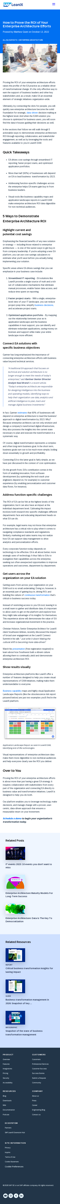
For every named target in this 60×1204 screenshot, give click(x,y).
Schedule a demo (12, 818)
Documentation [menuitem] (9, 1110)
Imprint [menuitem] (7, 1152)
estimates (22, 413)
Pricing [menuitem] (5, 1073)
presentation (19, 649)
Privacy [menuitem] (7, 1148)
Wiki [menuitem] (4, 1105)
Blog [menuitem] (4, 1096)
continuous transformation (37, 595)
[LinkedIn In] (21, 1195)
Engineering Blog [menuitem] (38, 1110)
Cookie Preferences (14, 1166)
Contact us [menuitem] (36, 1115)
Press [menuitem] (34, 1101)
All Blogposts (10, 40)
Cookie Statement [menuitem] (12, 1162)
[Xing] (16, 1195)
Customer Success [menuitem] (39, 1069)
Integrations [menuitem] (7, 1069)
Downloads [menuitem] (7, 1101)
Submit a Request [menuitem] (39, 1078)
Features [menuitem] (6, 1064)
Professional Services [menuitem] (40, 1064)
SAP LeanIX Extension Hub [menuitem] (15, 1133)
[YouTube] (5, 1195)
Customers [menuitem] (36, 1059)
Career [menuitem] (34, 1105)
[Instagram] (11, 1195)
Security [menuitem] (6, 1078)
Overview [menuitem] (6, 1059)
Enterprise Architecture (31, 40)
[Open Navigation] (53, 5)
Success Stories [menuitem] (38, 1073)
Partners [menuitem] (8, 1128)
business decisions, (44, 305)
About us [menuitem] (35, 1096)
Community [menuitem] (36, 1083)
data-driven (32, 112)
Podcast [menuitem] (6, 1115)
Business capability (12, 691)
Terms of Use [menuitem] (10, 1157)
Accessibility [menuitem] (7, 1083)
